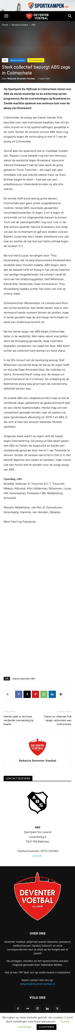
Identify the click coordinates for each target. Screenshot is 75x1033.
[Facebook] (18, 694)
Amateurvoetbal (20, 24)
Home (5, 24)
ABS (33, 24)
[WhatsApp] (44, 694)
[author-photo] (37, 755)
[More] (61, 694)
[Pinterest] (35, 694)
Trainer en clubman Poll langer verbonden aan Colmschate (57, 720)
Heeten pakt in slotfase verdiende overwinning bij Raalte (18, 720)
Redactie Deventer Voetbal (21, 78)
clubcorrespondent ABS (23, 678)
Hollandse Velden (51, 964)
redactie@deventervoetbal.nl (37, 984)
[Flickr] (27, 1008)
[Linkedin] (52, 694)
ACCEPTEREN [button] (46, 1027)
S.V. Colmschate (36, 60)
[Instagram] (37, 1008)
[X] (27, 694)
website (37, 855)
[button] (6, 16)
